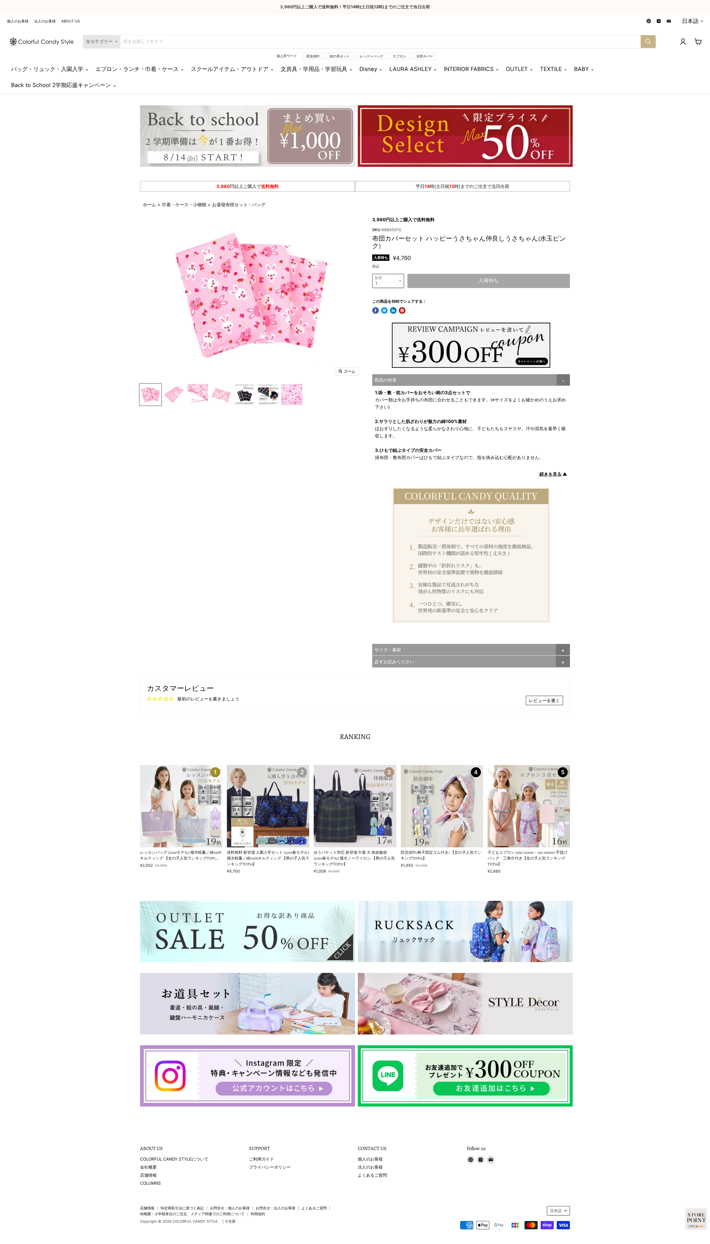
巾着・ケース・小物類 (184, 204)
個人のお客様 (18, 21)
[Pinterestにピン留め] (402, 310)
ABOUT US (70, 21)
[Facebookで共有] (375, 310)
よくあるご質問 (372, 1175)
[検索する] (648, 41)
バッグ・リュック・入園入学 (48, 69)
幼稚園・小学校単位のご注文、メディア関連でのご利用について (192, 1214)
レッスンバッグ (371, 56)
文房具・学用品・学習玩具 (315, 69)
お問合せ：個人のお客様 (230, 1208)
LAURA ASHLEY (411, 69)
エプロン (399, 56)
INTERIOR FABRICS (469, 69)
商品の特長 (385, 380)
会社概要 (148, 1167)
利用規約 (258, 1214)
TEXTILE (552, 69)
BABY (582, 69)
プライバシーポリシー (270, 1167)
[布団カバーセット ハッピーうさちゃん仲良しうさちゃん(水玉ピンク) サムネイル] (150, 395)
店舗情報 (148, 1175)
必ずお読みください (394, 661)
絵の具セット (340, 56)
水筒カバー (424, 56)
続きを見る (550, 474)
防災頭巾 (313, 56)
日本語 (690, 21)
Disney (369, 69)
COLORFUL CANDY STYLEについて (174, 1159)
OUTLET (517, 69)
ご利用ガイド (261, 1159)
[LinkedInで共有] (393, 310)
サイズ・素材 (387, 649)
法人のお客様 (45, 21)
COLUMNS (150, 1183)
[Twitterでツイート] (384, 310)
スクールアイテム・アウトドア (230, 69)
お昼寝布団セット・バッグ (238, 204)
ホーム (150, 204)
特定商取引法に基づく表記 (182, 1208)
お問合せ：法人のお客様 (275, 1208)
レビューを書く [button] (544, 700)
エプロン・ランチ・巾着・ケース (137, 69)
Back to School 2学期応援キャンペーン (62, 85)
